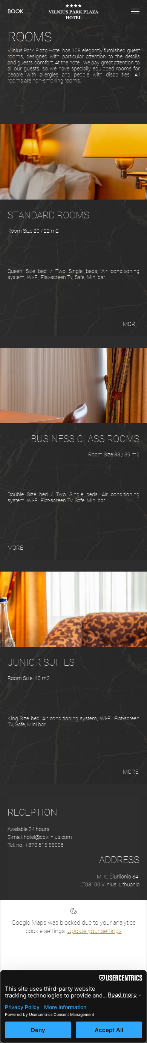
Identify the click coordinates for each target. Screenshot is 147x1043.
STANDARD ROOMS (48, 215)
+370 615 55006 (44, 845)
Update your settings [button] (94, 931)
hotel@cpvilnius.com (48, 837)
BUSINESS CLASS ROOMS (85, 438)
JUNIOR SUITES (41, 662)
